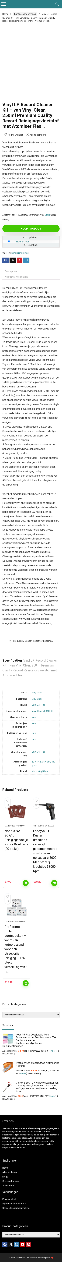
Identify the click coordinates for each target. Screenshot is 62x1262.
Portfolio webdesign (38, 1258)
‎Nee (34, 717)
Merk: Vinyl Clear (40, 771)
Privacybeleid (9, 1199)
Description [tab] (11, 271)
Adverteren (8, 1185)
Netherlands (23, 241)
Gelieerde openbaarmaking (16, 1208)
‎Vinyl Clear (37, 692)
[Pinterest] (28, 1244)
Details (47, 215)
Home (5, 14)
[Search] (57, 4)
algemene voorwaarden (14, 1203)
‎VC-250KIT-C (38, 705)
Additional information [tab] (16, 277)
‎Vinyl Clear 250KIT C (42, 711)
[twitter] (10, 1244)
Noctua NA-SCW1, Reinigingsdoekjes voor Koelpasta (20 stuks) (16, 840)
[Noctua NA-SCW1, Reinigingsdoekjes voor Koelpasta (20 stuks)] (16, 811)
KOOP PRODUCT (31, 228)
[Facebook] (4, 1244)
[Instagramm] (16, 1244)
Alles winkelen (9, 1172)
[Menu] (4, 4)
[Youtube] (22, 1244)
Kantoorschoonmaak (25, 14)
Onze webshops (10, 1181)
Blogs (5, 1176)
